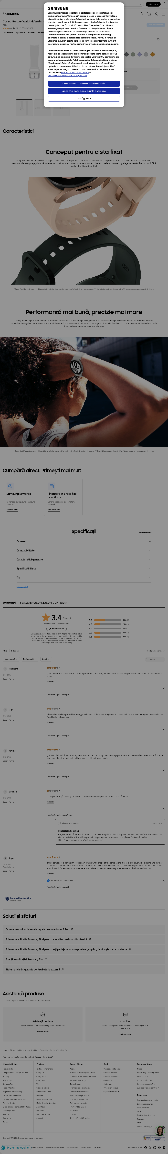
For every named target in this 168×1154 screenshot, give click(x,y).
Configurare (84, 98)
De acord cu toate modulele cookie (84, 84)
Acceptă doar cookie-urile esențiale (84, 91)
